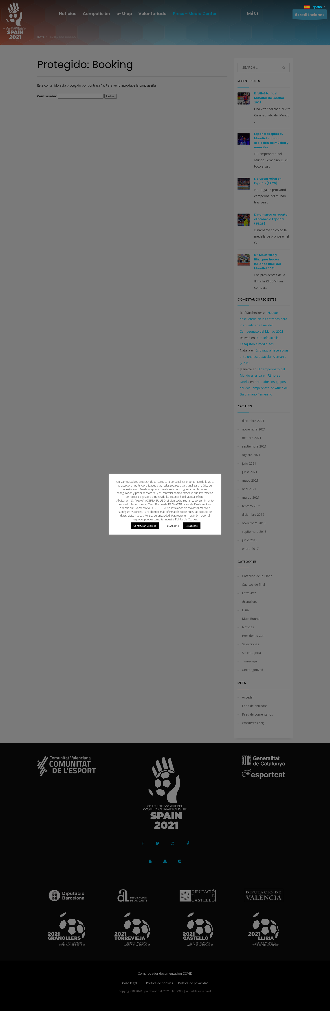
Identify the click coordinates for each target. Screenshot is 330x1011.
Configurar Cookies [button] (144, 525)
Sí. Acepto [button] (173, 525)
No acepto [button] (191, 525)
